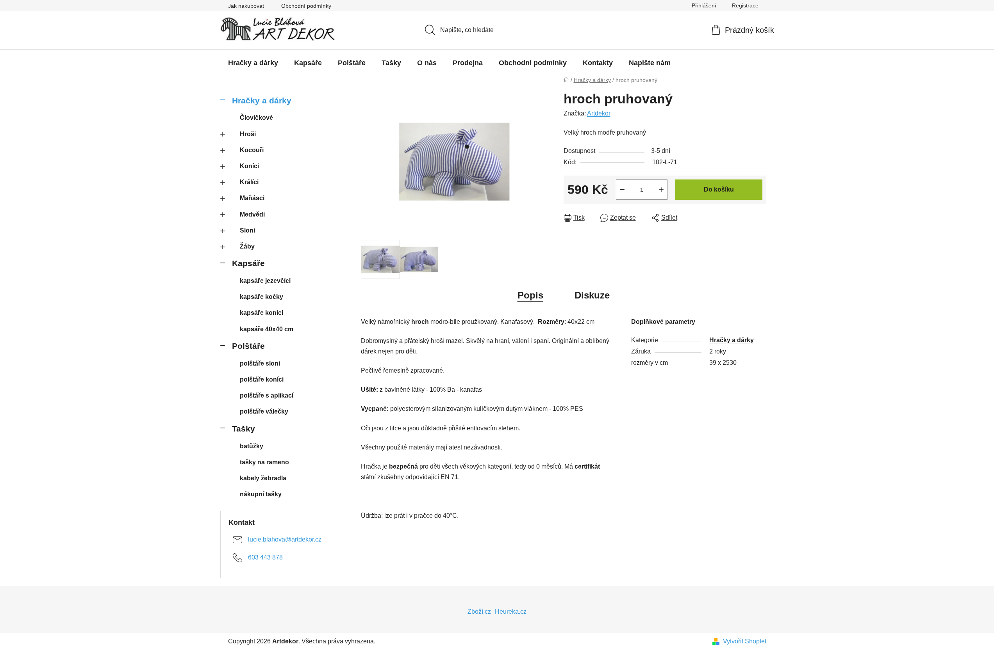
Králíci (249, 182)
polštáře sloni (260, 363)
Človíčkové (256, 117)
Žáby (247, 246)
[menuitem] (253, 63)
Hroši (248, 134)
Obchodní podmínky (306, 6)
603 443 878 (265, 557)
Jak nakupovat (246, 6)
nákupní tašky (261, 494)
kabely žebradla (263, 478)
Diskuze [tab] (592, 295)
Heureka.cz (510, 611)
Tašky (243, 428)
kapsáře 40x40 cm (266, 329)
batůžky (251, 446)
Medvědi (252, 214)
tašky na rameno (264, 462)
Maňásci (252, 198)
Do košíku (719, 189)
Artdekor (598, 113)
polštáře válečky (264, 411)
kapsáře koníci (261, 312)
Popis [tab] (530, 295)
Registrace (745, 5)
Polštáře (248, 345)
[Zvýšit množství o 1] (661, 189)
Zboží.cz (479, 611)
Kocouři (252, 150)
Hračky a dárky (261, 100)
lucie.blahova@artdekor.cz (284, 539)
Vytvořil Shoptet (744, 641)
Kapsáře (248, 263)
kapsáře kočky (261, 296)
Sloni (247, 230)
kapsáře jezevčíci (265, 280)
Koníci (249, 166)
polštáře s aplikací (266, 395)
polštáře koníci (262, 379)
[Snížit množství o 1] (622, 189)
